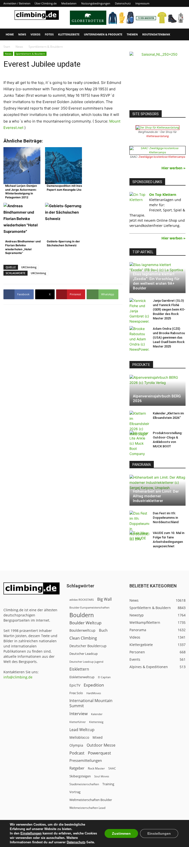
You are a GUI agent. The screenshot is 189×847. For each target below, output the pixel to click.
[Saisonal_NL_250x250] (157, 80)
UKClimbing (28, 267)
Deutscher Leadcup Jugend (86, 661)
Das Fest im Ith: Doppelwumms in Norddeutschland (166, 517)
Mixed (98, 737)
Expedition (94, 685)
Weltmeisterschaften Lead (87, 808)
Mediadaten (69, 3)
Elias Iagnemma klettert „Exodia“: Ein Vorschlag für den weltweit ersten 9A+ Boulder (156, 281)
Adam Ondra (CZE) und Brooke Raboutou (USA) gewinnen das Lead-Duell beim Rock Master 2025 (169, 337)
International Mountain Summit (90, 703)
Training (108, 784)
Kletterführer (77, 722)
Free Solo (76, 693)
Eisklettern (79, 669)
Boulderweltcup (82, 630)
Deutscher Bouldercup (88, 645)
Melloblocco (79, 737)
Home (10, 34)
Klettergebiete (68, 34)
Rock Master (96, 768)
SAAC (112, 768)
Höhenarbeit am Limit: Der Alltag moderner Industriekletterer (156, 496)
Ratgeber (76, 768)
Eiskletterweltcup (81, 677)
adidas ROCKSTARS (81, 599)
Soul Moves (101, 776)
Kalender (96, 714)
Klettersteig (96, 722)
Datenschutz (123, 3)
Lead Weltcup (81, 729)
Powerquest (99, 752)
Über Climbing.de (45, 3)
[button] (180, 34)
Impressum (142, 3)
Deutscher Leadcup (83, 653)
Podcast (76, 752)
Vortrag (74, 792)
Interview (78, 713)
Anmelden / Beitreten (17, 3)
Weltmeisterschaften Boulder (90, 800)
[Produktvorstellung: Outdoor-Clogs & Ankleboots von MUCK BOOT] (139, 443)
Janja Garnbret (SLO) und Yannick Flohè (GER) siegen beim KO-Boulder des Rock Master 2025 (169, 309)
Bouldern (81, 615)
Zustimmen (121, 833)
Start (6, 47)
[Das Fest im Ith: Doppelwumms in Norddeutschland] (139, 526)
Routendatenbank (156, 34)
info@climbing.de (17, 677)
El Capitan (104, 677)
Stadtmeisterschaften (84, 784)
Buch (103, 630)
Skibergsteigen (80, 776)
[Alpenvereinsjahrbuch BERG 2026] (157, 390)
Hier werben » (173, 168)
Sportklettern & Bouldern (30, 53)
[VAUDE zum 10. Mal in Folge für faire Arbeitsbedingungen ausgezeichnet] (139, 537)
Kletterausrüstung (157, 136)
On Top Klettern (162, 194)
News (22, 34)
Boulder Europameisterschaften (89, 607)
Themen (132, 34)
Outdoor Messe (101, 745)
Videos (35, 34)
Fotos (49, 34)
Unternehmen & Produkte (103, 34)
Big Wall (104, 599)
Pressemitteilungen (85, 760)
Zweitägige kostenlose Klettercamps (162, 156)
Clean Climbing (83, 638)
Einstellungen (31, 833)
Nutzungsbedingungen (95, 3)
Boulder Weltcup (85, 622)
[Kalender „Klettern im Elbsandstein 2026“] (139, 424)
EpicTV (74, 685)
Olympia (76, 745)
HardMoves (93, 693)
